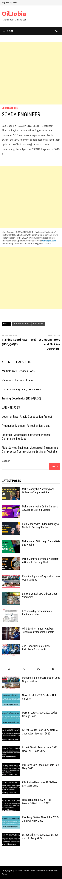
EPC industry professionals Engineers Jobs (37, 613)
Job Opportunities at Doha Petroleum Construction (36, 647)
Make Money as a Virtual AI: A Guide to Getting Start (41, 560)
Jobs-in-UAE (38, 323)
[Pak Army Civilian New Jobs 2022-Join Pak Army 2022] (11, 817)
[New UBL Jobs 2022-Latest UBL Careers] (11, 695)
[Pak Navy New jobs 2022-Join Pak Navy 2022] (11, 765)
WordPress (47, 870)
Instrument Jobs (21, 323)
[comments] (38, 669)
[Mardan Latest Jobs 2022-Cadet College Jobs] (11, 713)
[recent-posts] (23, 669)
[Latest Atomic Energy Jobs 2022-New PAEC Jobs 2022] (11, 748)
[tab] (9, 669)
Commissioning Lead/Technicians (21, 389)
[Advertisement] (31, 73)
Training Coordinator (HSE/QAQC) (21, 398)
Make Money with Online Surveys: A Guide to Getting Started (40, 508)
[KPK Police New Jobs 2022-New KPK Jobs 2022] (11, 783)
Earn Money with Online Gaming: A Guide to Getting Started (40, 525)
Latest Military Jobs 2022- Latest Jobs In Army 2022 (40, 836)
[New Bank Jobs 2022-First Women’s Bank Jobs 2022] (11, 800)
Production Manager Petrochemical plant (26, 426)
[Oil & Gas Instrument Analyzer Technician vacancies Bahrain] (11, 629)
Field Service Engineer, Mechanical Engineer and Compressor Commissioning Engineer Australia (30, 449)
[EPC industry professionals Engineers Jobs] (11, 611)
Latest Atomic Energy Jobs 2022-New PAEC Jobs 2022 (40, 749)
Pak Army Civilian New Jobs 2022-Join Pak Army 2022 (40, 819)
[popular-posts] (9, 669)
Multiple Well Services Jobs (18, 371)
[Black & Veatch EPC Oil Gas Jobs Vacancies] (11, 594)
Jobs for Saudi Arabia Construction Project (27, 416)
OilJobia (14, 13)
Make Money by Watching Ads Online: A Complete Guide (38, 490)
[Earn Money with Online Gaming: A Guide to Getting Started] (11, 524)
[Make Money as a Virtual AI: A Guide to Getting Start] (11, 559)
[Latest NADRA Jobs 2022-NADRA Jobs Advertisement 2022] (11, 730)
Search (6, 461)
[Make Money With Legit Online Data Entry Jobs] (11, 542)
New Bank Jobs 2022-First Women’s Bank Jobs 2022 (36, 801)
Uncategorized (10, 108)
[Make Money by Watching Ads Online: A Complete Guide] (11, 489)
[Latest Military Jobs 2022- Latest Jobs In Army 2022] (11, 835)
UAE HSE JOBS (11, 407)
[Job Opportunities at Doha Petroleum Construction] (11, 646)
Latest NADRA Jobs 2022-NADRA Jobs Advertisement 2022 (40, 731)
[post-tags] (53, 669)
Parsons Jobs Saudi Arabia (17, 380)
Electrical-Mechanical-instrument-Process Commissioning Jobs (26, 436)
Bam (4, 874)
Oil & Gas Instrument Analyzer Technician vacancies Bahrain (38, 630)
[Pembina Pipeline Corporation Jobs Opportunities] (11, 576)
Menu (10, 30)
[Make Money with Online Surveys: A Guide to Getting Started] (11, 507)
